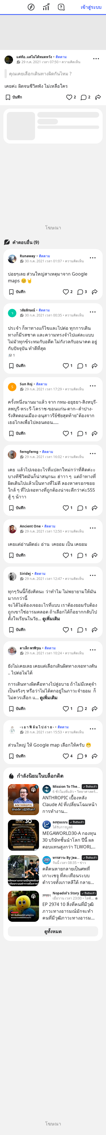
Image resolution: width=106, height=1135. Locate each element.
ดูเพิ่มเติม (51, 618)
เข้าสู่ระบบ (91, 7)
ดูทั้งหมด (53, 931)
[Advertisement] (53, 32)
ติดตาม (61, 56)
